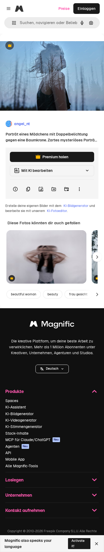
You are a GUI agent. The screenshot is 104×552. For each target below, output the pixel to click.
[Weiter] (97, 257)
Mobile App (15, 459)
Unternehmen (18, 495)
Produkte (14, 391)
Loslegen (14, 479)
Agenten (16, 446)
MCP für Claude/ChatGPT (32, 439)
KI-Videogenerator (21, 420)
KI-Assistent (15, 407)
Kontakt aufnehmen (25, 510)
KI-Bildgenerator (76, 206)
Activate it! (78, 543)
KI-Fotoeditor (57, 211)
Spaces (11, 400)
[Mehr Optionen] (79, 189)
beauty (52, 294)
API (8, 452)
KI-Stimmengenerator (23, 426)
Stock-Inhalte (17, 433)
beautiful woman (23, 294)
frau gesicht (78, 294)
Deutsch (52, 368)
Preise (64, 8)
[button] (52, 369)
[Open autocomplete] (12, 23)
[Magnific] (52, 325)
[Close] (96, 544)
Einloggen (86, 8)
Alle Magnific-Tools (21, 466)
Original (34, 45)
